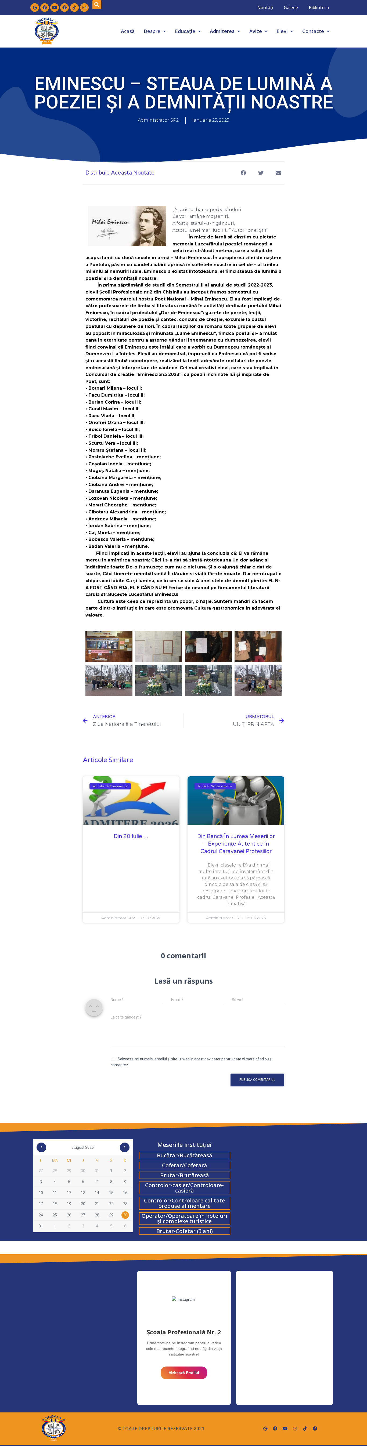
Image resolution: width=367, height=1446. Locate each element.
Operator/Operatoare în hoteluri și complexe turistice (184, 1218)
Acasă (128, 31)
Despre (152, 31)
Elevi (282, 31)
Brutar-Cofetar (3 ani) (184, 1231)
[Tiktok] (74, 7)
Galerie (291, 7)
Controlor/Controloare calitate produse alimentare (184, 1203)
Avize (255, 31)
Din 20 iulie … (131, 836)
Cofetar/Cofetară (184, 1165)
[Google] (34, 7)
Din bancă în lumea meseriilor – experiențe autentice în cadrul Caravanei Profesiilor (236, 844)
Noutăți (265, 7)
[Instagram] (84, 7)
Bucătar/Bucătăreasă (184, 1155)
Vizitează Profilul (184, 1373)
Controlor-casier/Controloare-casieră (184, 1188)
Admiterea (222, 31)
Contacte (313, 31)
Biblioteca (319, 7)
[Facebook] (44, 7)
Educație (185, 31)
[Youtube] (54, 7)
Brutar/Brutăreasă (184, 1175)
